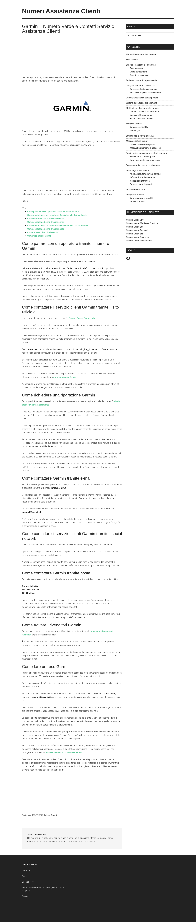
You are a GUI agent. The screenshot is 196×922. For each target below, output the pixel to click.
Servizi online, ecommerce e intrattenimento (146, 153)
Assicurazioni (132, 59)
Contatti (25, 876)
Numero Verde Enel (135, 227)
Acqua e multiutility (139, 127)
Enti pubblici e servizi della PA (140, 136)
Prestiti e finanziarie (139, 75)
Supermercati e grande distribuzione (143, 165)
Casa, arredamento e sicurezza (140, 85)
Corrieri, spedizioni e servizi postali (142, 97)
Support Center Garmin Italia (82, 318)
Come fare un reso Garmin (39, 236)
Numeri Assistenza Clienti (61, 11)
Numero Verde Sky (134, 220)
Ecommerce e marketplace (142, 156)
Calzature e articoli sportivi (142, 144)
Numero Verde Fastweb (137, 230)
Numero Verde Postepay (137, 237)
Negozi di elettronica (140, 181)
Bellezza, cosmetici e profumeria (141, 80)
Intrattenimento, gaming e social (145, 160)
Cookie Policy (27, 882)
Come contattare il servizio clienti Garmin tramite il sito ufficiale (57, 215)
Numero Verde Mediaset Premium (142, 223)
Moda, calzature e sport (137, 141)
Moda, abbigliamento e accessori (145, 148)
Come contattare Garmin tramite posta (45, 229)
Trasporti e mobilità (135, 194)
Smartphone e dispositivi (141, 184)
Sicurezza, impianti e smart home (145, 92)
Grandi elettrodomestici (141, 115)
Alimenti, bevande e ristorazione (141, 54)
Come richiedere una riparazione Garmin (45, 218)
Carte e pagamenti (138, 71)
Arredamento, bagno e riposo (143, 89)
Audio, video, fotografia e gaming (145, 174)
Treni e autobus (137, 201)
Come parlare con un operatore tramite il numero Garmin (53, 211)
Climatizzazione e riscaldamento (145, 111)
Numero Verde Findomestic (139, 240)
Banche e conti (137, 68)
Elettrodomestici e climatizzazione (142, 108)
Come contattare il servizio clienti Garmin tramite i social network (57, 225)
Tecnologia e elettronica (137, 170)
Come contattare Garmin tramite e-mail (45, 222)
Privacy (25, 896)
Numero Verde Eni (134, 233)
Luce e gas (135, 130)
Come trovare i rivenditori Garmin (42, 232)
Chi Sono (26, 870)
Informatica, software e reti (143, 177)
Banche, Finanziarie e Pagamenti (141, 65)
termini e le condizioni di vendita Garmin (63, 752)
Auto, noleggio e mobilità (141, 198)
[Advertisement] (72, 55)
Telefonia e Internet (135, 189)
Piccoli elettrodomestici (141, 118)
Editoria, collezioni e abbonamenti (141, 103)
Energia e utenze (134, 123)
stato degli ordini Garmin (64, 377)
